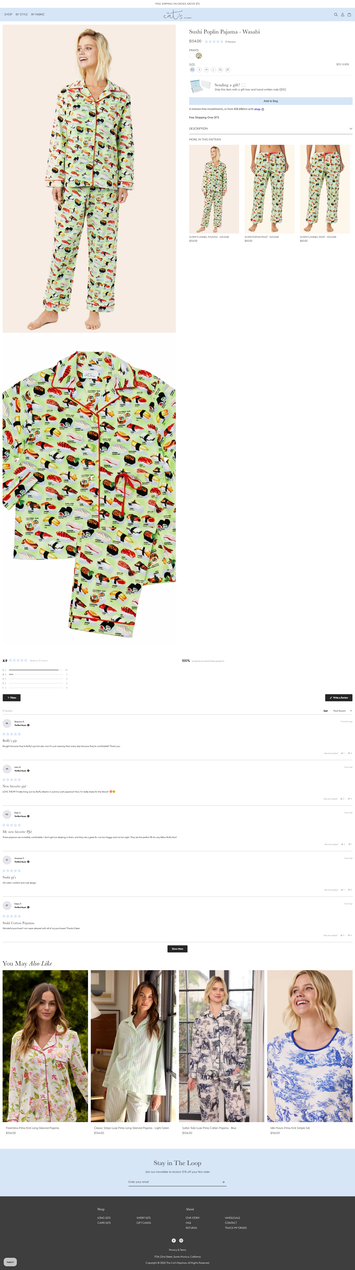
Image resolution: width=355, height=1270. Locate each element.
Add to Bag (271, 101)
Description (198, 128)
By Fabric (38, 14)
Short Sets (144, 1217)
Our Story (193, 1217)
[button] (336, 14)
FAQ (188, 1222)
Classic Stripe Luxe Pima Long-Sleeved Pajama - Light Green (131, 1128)
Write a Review (343, 698)
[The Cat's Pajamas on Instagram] (181, 1240)
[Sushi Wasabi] (199, 56)
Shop (8, 14)
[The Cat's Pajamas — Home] (177, 14)
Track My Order (236, 1227)
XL (220, 69)
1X (227, 69)
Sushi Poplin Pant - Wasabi (262, 236)
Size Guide (342, 64)
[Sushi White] (192, 56)
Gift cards (144, 1222)
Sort (326, 710)
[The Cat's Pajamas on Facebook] (174, 1240)
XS (192, 69)
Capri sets (104, 1222)
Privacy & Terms (177, 1249)
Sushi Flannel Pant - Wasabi (318, 236)
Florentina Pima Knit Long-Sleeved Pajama (32, 1128)
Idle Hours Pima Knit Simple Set (290, 1128)
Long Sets (104, 1217)
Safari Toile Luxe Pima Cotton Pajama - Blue (209, 1128)
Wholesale (232, 1217)
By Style (22, 14)
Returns (191, 1227)
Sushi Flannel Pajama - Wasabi (209, 236)
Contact (231, 1222)
